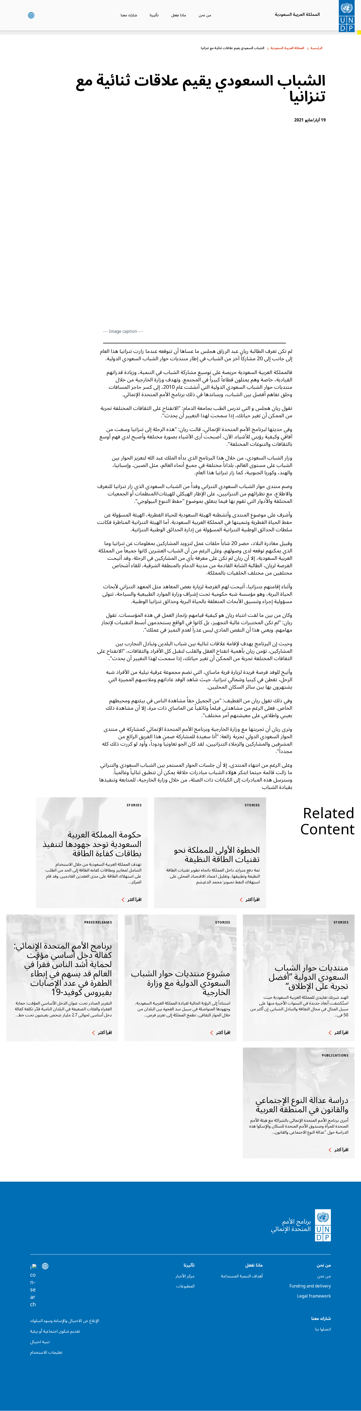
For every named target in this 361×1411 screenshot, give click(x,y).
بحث (18, 15)
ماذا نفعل (178, 15)
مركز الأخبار (184, 1276)
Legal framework (314, 1296)
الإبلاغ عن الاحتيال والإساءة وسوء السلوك (64, 1320)
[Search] (33, 1286)
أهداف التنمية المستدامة (242, 1276)
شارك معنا (129, 15)
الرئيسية (316, 48)
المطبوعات (185, 1286)
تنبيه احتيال (40, 1341)
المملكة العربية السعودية (297, 14)
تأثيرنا (154, 15)
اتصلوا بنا (323, 1329)
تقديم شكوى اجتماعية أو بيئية (55, 1331)
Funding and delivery (310, 1286)
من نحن (205, 15)
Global (31, 15)
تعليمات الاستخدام (46, 1352)
